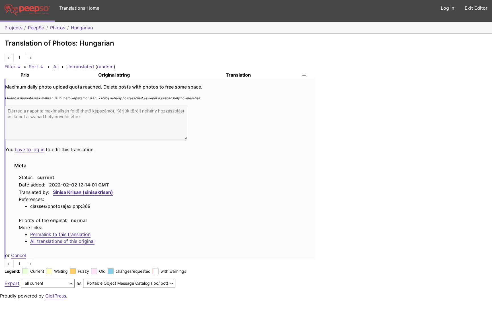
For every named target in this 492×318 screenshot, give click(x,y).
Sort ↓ (36, 66)
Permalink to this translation (60, 234)
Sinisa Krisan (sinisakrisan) (83, 192)
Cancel (18, 255)
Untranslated (80, 66)
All (56, 66)
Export (12, 283)
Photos (57, 27)
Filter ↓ (13, 66)
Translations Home (79, 8)
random (105, 66)
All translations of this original (62, 241)
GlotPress (55, 296)
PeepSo (36, 27)
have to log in (29, 149)
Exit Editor (476, 8)
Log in (447, 8)
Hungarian (82, 27)
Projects (13, 27)
